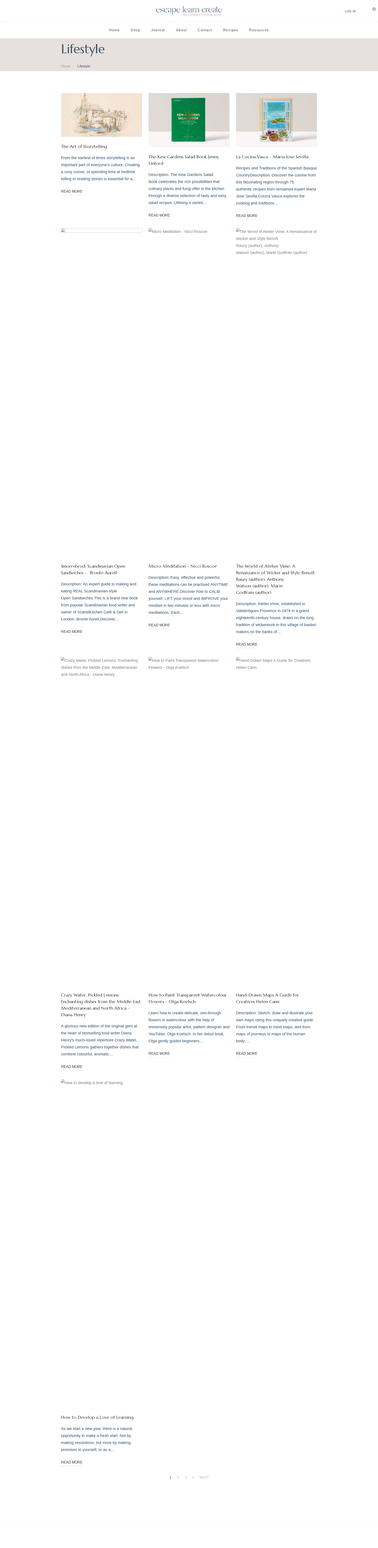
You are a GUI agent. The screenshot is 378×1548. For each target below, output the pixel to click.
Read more (71, 191)
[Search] (362, 10)
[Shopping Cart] (371, 10)
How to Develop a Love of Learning (97, 1417)
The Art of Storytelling (84, 146)
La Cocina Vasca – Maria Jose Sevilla (272, 157)
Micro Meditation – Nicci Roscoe (183, 566)
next (204, 1477)
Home (65, 66)
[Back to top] (365, 1535)
